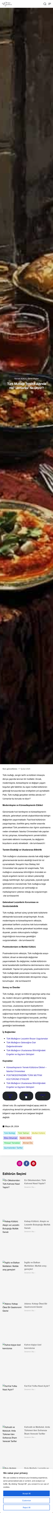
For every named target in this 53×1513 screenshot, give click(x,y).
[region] (26, 1491)
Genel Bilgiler (33, 378)
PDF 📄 (26, 1095)
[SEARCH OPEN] (44, 3)
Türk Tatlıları (23, 1133)
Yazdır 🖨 (10, 1095)
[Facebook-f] (26, 1163)
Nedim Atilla (25, 1138)
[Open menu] (49, 4)
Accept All (26, 1493)
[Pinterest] (33, 1163)
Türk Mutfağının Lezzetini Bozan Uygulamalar (27, 1038)
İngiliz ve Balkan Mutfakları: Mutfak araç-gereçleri (35, 1265)
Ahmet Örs (28, 1143)
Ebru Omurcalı (10, 1138)
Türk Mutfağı (9, 1133)
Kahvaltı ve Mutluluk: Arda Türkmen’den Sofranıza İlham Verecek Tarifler (37, 1430)
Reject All (26, 1507)
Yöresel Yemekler (12, 1143)
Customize (26, 1500)
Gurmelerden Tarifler (13, 1148)
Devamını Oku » (30, 1187)
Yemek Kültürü (20, 378)
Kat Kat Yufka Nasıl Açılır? (37, 1385)
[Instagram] (19, 1163)
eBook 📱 (43, 1095)
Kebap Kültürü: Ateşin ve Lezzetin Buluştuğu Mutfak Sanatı (37, 1224)
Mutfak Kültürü (38, 1133)
